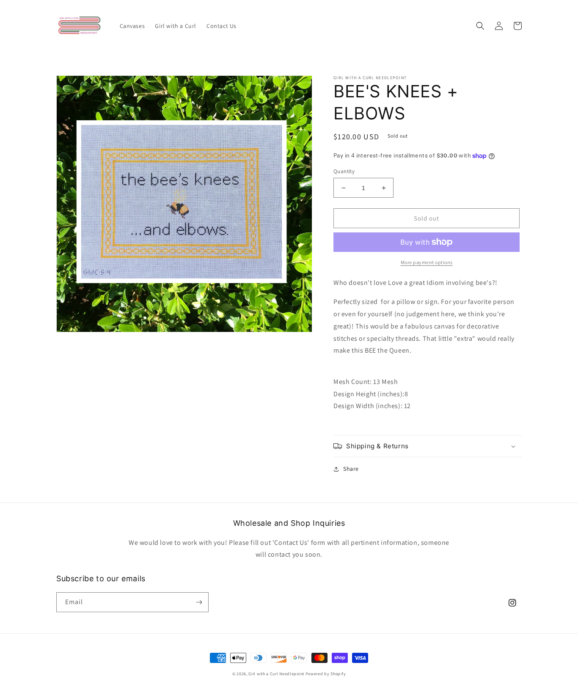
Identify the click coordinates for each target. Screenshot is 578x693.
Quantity (344, 171)
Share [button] (351, 468)
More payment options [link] (427, 262)
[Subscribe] (199, 602)
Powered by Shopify (326, 673)
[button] (480, 26)
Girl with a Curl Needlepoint (276, 673)
